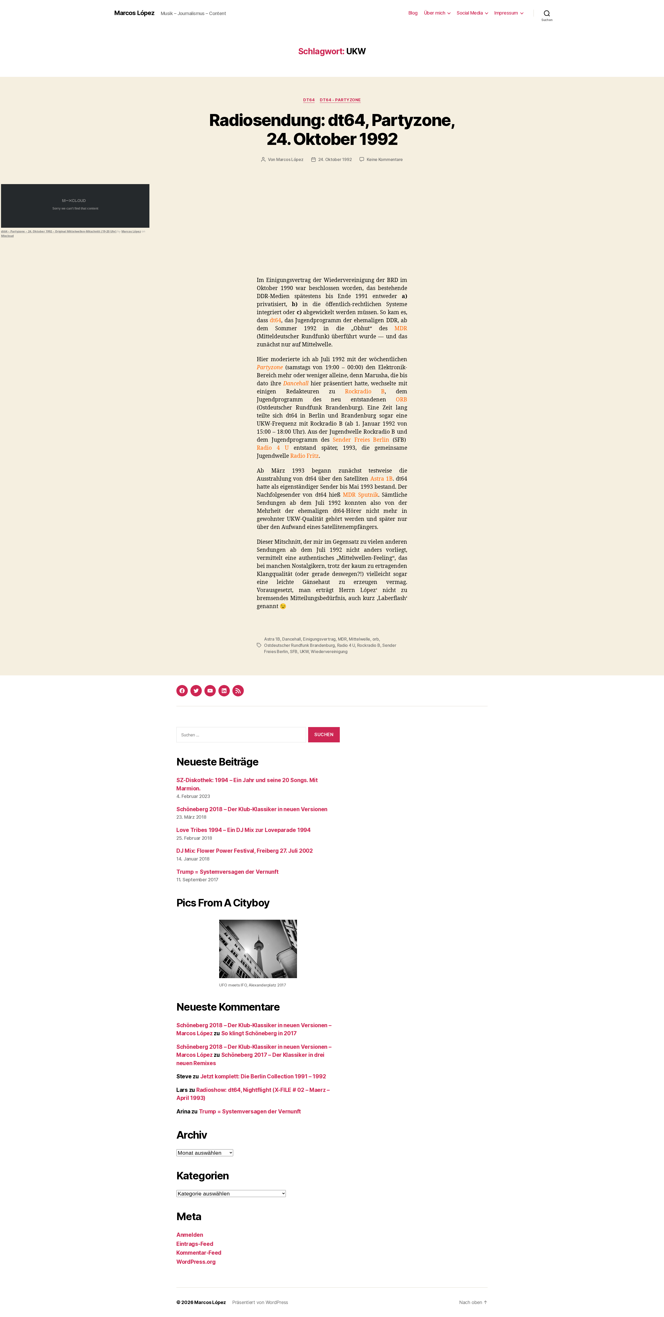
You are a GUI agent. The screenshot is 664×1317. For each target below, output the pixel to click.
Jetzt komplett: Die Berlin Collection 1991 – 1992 (263, 1076)
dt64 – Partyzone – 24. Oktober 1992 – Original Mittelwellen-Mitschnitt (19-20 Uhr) (58, 231)
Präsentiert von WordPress (260, 1302)
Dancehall (291, 639)
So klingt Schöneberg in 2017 (259, 1033)
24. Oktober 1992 (335, 159)
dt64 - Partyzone (340, 100)
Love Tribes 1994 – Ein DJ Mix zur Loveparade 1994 (243, 830)
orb (375, 639)
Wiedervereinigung (329, 651)
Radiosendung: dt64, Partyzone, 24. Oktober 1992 (332, 129)
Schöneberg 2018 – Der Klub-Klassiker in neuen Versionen (251, 809)
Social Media (470, 13)
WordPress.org (196, 1262)
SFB (294, 651)
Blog (413, 13)
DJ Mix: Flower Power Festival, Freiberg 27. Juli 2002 (244, 851)
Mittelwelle (359, 639)
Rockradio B (368, 645)
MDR (342, 639)
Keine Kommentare (385, 159)
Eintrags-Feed (194, 1244)
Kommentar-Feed (199, 1252)
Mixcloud (7, 236)
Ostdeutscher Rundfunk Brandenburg (299, 645)
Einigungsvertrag (319, 639)
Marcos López (134, 13)
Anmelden (189, 1235)
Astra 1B (272, 639)
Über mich (434, 13)
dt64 (309, 100)
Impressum (506, 13)
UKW (304, 651)
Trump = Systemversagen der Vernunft (227, 872)
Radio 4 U (346, 645)
